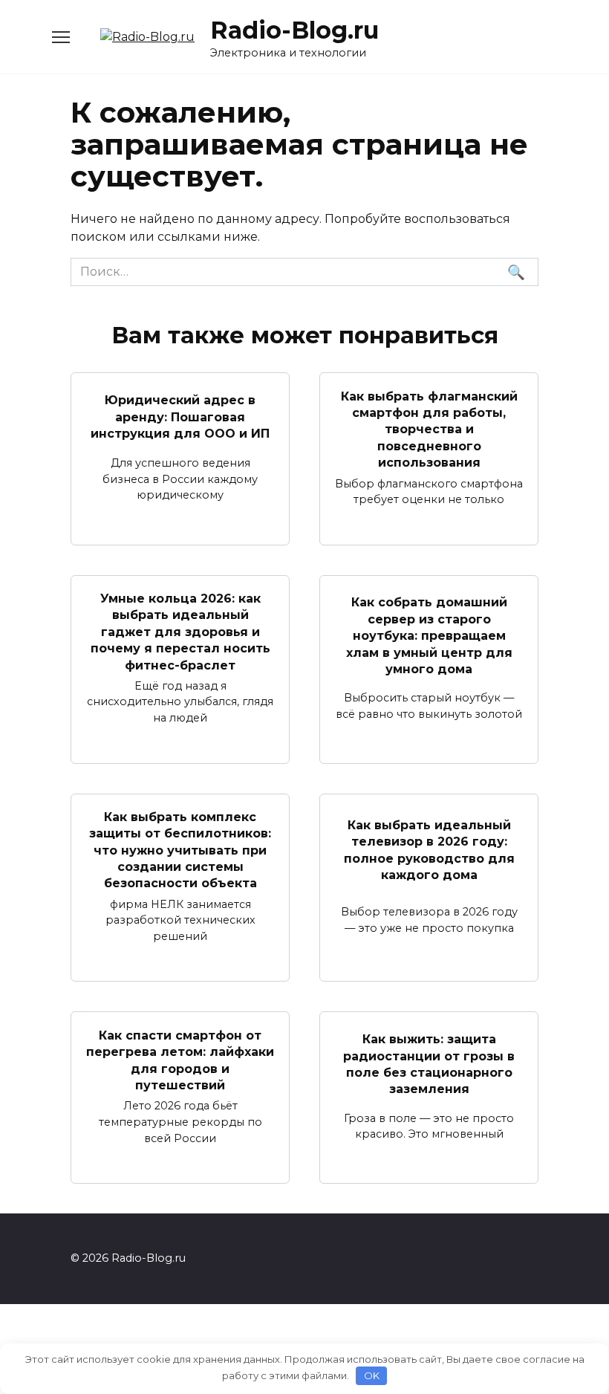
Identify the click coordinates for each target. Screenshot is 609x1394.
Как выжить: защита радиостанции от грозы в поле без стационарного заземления (429, 1064)
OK (372, 1375)
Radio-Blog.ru (294, 30)
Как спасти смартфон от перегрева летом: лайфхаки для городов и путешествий (180, 1060)
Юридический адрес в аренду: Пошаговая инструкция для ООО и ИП (180, 417)
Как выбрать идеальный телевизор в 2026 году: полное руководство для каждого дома (429, 850)
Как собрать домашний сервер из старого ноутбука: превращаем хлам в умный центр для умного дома (429, 635)
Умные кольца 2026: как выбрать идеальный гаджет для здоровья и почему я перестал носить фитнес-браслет (180, 631)
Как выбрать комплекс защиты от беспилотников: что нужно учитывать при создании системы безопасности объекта (180, 850)
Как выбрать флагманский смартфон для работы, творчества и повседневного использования (429, 429)
